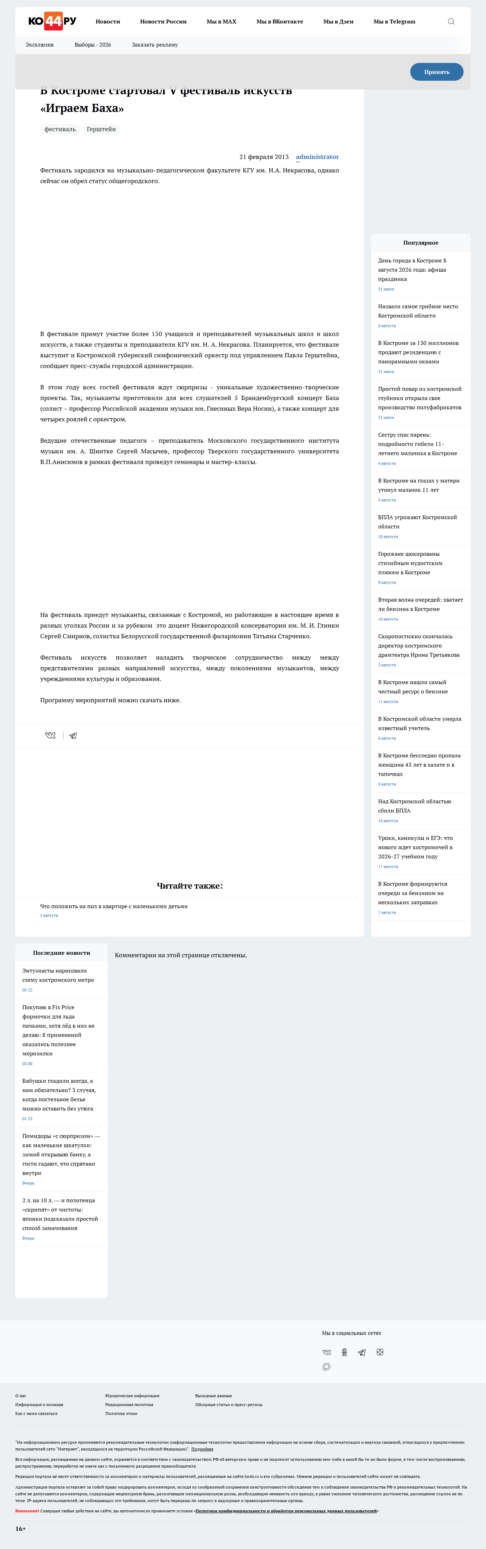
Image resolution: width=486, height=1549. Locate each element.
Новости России (163, 21)
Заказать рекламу (155, 44)
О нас (20, 1395)
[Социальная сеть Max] (327, 1366)
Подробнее (202, 1449)
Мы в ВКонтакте (280, 21)
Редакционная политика (129, 1404)
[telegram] (75, 735)
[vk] (51, 735)
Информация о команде (39, 1404)
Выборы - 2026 (93, 44)
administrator (317, 157)
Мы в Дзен (338, 21)
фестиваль (60, 129)
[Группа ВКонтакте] (327, 1352)
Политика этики (121, 1413)
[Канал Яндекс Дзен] (380, 1352)
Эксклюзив (40, 44)
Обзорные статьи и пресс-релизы (229, 1404)
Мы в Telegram (395, 21)
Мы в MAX (222, 21)
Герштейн (101, 129)
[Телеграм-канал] (362, 1352)
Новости (108, 21)
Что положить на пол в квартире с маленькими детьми (114, 910)
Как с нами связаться (36, 1413)
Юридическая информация (132, 1395)
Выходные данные (213, 1395)
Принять (437, 71)
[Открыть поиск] (451, 21)
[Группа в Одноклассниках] (344, 1352)
